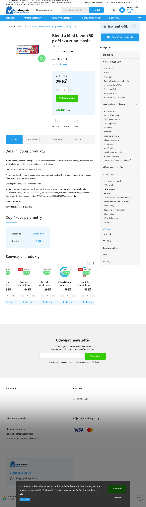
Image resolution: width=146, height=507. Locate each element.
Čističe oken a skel (112, 119)
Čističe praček (110, 89)
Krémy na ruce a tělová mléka (116, 201)
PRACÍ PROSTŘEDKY (112, 61)
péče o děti (108, 229)
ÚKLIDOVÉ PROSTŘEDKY (114, 104)
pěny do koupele (111, 218)
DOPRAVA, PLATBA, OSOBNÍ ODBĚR (22, 438)
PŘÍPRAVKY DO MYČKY (113, 167)
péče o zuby (109, 185)
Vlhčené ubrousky (111, 140)
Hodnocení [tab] (57, 139)
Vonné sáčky (109, 148)
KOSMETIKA (108, 174)
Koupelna (108, 127)
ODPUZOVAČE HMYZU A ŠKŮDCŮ (117, 160)
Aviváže (107, 72)
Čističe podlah (110, 123)
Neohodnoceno (69, 51)
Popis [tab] (14, 139)
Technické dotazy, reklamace (120, 2)
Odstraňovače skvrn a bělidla (116, 81)
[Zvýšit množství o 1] (71, 90)
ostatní (107, 222)
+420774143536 (80, 399)
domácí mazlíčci (110, 248)
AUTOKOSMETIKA (111, 156)
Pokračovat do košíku (123, 37)
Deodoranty (109, 205)
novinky (106, 261)
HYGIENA (107, 193)
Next (94, 263)
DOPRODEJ (108, 55)
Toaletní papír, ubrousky (114, 210)
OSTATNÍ (107, 234)
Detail (92, 302)
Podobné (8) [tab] (34, 139)
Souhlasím (117, 488)
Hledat (96, 10)
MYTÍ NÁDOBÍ (109, 111)
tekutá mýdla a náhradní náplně (117, 197)
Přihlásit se (95, 356)
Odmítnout (117, 497)
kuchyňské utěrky (111, 136)
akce (105, 254)
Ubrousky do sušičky (113, 85)
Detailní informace (59, 64)
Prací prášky (109, 68)
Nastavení (25, 499)
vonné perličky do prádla (114, 97)
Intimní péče (109, 214)
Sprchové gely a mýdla (113, 181)
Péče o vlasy (109, 189)
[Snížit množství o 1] (57, 90)
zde (21, 493)
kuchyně (107, 131)
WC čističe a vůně (111, 115)
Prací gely (108, 77)
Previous (90, 263)
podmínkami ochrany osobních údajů (84, 362)
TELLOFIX (107, 241)
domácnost (109, 144)
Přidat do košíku (67, 98)
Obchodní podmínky (93, 2)
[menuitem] (12, 18)
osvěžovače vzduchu (113, 152)
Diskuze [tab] (78, 139)
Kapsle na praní (110, 93)
